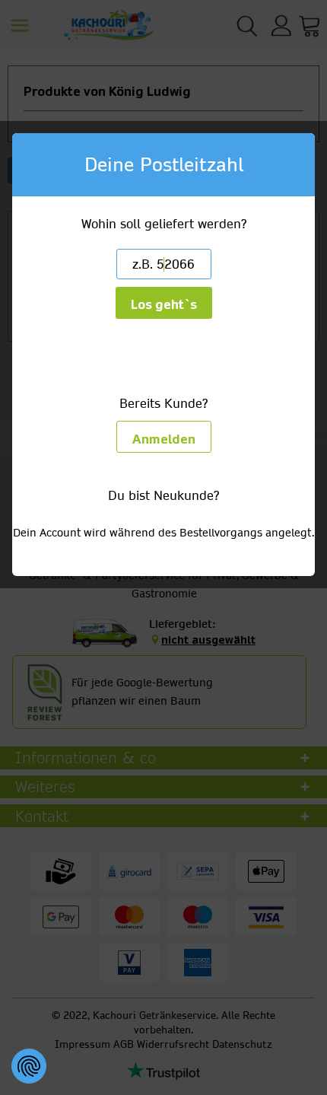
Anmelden (163, 439)
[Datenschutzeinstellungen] (28, 1066)
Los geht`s (164, 305)
